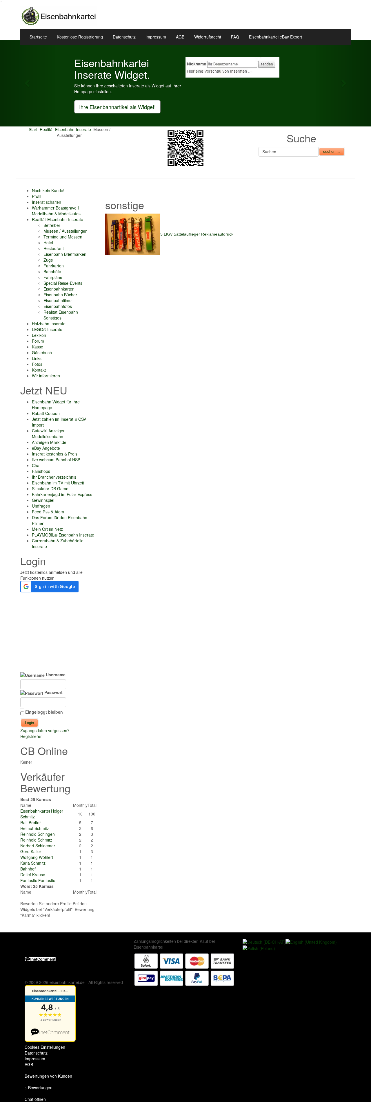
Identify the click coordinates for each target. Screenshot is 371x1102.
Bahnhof (28, 869)
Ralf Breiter (30, 822)
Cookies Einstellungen (45, 1047)
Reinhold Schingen (37, 834)
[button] (28, 83)
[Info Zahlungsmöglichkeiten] (184, 969)
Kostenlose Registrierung (80, 37)
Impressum (156, 37)
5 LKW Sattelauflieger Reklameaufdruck (196, 234)
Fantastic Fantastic (37, 880)
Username (55, 674)
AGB (180, 37)
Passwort (53, 692)
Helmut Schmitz (34, 828)
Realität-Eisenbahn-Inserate (65, 129)
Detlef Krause (32, 874)
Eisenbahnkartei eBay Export (275, 37)
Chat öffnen (35, 1099)
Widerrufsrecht (207, 37)
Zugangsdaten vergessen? (45, 730)
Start (33, 129)
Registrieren (31, 736)
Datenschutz (124, 37)
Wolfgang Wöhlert (36, 857)
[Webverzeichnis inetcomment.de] (40, 958)
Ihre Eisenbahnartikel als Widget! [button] (117, 107)
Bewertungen (40, 1087)
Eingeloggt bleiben (44, 712)
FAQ (235, 37)
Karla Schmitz (33, 863)
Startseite (38, 37)
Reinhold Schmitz (36, 840)
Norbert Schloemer (37, 845)
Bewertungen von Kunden (48, 1076)
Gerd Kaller (30, 851)
